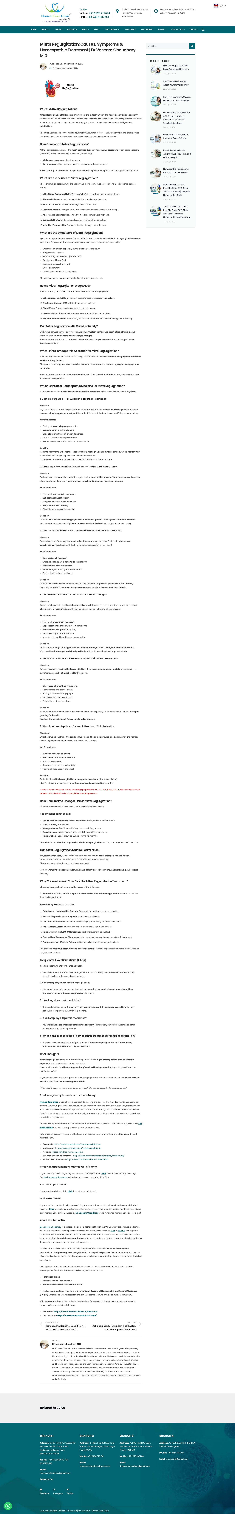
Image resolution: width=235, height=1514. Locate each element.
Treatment (130, 30)
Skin (96, 30)
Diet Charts (111, 30)
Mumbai (121, 1230)
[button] (8, 1506)
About (45, 30)
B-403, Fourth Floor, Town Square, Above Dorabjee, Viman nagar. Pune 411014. (97, 1446)
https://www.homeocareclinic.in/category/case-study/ (98, 1156)
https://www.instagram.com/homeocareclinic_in (78, 1148)
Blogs (161, 30)
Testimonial (147, 30)
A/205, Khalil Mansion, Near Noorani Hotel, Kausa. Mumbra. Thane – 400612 (136, 1446)
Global (58, 30)
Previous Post (65, 1326)
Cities (193, 30)
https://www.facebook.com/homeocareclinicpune (77, 1144)
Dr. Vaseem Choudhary (50, 1227)
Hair (84, 30)
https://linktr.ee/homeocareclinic (67, 1152)
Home (33, 30)
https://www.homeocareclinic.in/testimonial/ (87, 1159)
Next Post (114, 1326)
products (72, 30)
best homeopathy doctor (55, 1177)
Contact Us (177, 30)
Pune (113, 1230)
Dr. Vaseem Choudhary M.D (65, 68)
